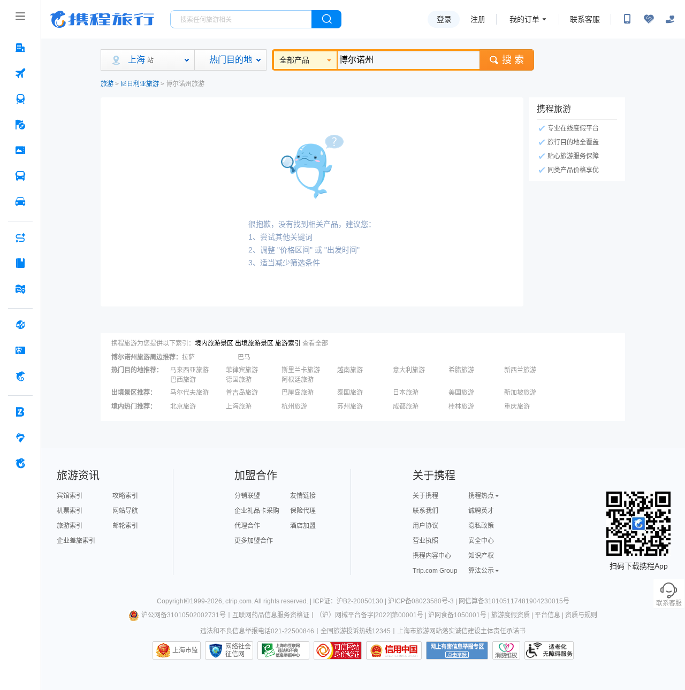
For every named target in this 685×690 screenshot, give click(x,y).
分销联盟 (247, 496)
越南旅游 (350, 370)
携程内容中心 (432, 555)
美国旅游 (461, 392)
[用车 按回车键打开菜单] (20, 201)
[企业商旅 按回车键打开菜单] (20, 412)
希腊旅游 (461, 370)
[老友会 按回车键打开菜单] (20, 437)
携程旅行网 (102, 19)
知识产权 (481, 555)
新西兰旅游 (520, 370)
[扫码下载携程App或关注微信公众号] (627, 19)
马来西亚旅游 (189, 370)
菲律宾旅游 (242, 370)
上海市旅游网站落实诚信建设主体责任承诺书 (461, 631)
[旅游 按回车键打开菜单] (20, 124)
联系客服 (585, 19)
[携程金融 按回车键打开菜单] (20, 376)
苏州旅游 (350, 406)
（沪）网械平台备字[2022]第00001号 (369, 615)
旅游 (107, 84)
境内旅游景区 (214, 343)
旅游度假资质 (510, 615)
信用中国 (394, 650)
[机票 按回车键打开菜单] (20, 73)
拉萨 (188, 357)
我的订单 (524, 19)
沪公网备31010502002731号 (183, 615)
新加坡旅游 (520, 392)
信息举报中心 (283, 650)
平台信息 (547, 615)
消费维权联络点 (506, 650)
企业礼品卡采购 (256, 511)
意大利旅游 (409, 370)
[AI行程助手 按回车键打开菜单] (20, 237)
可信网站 (338, 650)
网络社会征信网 (238, 650)
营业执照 (425, 541)
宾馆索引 (69, 496)
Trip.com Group (435, 570)
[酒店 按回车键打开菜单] (20, 47)
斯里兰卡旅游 (300, 370)
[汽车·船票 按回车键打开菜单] (20, 176)
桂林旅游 (461, 406)
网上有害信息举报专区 (457, 650)
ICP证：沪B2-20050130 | (350, 601)
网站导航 (125, 511)
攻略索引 (125, 496)
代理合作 (247, 526)
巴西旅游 (183, 380)
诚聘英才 (481, 511)
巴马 (244, 357)
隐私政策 (481, 526)
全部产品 (294, 60)
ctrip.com (238, 601)
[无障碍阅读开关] (648, 19)
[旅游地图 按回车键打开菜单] (20, 289)
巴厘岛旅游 (297, 392)
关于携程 (425, 496)
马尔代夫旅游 (189, 392)
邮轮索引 (125, 526)
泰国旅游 (350, 392)
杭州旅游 (294, 406)
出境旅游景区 (254, 343)
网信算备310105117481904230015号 (514, 601)
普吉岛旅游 (242, 392)
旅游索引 (288, 343)
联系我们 (425, 511)
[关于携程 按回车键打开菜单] (20, 463)
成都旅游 (405, 406)
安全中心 (481, 541)
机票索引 (69, 511)
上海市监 (185, 650)
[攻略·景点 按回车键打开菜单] (20, 263)
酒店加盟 (303, 526)
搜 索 (513, 60)
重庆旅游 (517, 406)
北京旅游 (183, 406)
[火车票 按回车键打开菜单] (20, 99)
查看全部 (315, 343)
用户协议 (425, 526)
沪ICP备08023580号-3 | (423, 601)
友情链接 (303, 496)
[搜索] (326, 19)
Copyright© (173, 601)
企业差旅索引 (76, 541)
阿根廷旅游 (297, 380)
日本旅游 (405, 392)
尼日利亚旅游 (139, 84)
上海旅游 (239, 406)
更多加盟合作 (253, 541)
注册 (477, 19)
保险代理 (303, 511)
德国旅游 (239, 380)
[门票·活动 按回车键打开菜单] (20, 150)
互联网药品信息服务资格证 (270, 615)
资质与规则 (581, 615)
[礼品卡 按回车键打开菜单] (20, 350)
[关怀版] (670, 19)
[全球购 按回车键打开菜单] (20, 324)
